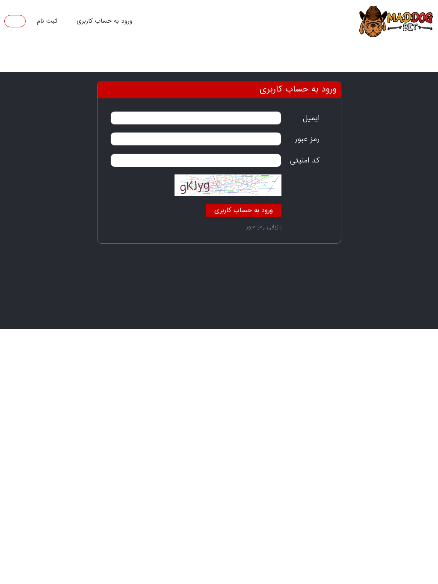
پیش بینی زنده (298, 58)
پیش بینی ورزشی (358, 58)
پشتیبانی (102, 58)
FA (16, 21)
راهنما (64, 58)
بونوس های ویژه (389, 365)
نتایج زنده (246, 58)
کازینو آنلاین (147, 58)
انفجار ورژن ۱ (198, 58)
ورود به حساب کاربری (105, 21)
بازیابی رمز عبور (263, 227)
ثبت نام (47, 21)
